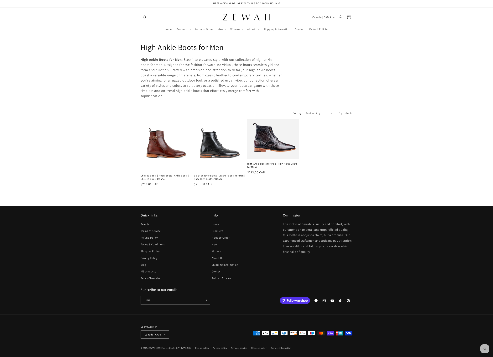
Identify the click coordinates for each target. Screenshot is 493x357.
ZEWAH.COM (154, 348)
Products (217, 230)
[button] (145, 17)
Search (145, 224)
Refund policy (149, 237)
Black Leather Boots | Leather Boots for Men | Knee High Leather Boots (219, 177)
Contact (216, 271)
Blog (143, 264)
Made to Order (221, 237)
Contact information (281, 348)
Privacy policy (220, 348)
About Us (217, 258)
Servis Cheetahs (150, 278)
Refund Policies (221, 278)
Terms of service (239, 348)
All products (148, 271)
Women (216, 251)
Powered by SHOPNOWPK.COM (176, 348)
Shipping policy (259, 348)
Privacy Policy (149, 258)
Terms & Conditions (153, 244)
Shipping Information (225, 264)
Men (214, 244)
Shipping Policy (150, 251)
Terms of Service (151, 230)
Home (215, 224)
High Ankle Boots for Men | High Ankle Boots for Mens (272, 165)
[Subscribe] (205, 300)
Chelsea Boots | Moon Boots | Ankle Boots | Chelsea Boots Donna (165, 177)
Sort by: (297, 113)
